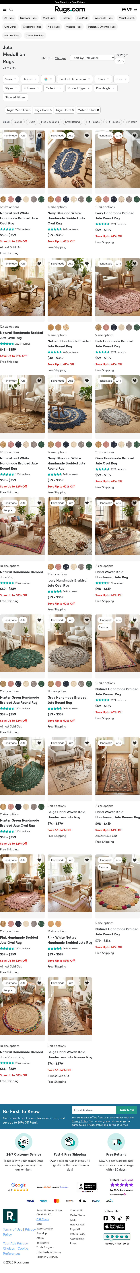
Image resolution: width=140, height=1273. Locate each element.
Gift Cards (10, 26)
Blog (39, 1223)
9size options (104, 335)
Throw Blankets (35, 35)
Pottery (66, 18)
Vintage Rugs (73, 26)
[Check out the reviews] (117, 1239)
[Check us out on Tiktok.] (120, 1218)
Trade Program (45, 1247)
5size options (57, 806)
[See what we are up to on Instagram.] (113, 1218)
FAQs (73, 1220)
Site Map (41, 1233)
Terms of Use (12, 1229)
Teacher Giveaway (47, 1256)
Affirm (40, 1238)
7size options (104, 566)
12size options (9, 207)
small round (72, 121)
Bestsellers (42, 1242)
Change (60, 58)
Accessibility (77, 1238)
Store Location (44, 1228)
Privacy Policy (80, 1121)
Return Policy (77, 1233)
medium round (50, 121)
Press (73, 1243)
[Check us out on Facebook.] (106, 1218)
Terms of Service (118, 1124)
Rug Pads (82, 18)
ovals (31, 121)
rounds (17, 121)
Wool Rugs (49, 18)
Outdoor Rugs (28, 18)
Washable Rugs (103, 18)
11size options (104, 452)
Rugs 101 (75, 1229)
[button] (11, 79)
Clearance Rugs (32, 26)
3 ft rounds (113, 121)
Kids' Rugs (54, 26)
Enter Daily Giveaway (48, 1252)
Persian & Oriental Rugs (102, 26)
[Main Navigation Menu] (5, 9)
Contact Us (76, 1210)
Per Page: (121, 55)
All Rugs (8, 18)
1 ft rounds (93, 121)
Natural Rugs (12, 35)
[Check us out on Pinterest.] (127, 1218)
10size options (105, 207)
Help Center (77, 1224)
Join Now (126, 1110)
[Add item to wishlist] (39, 135)
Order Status (77, 1215)
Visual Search (127, 18)
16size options (57, 931)
